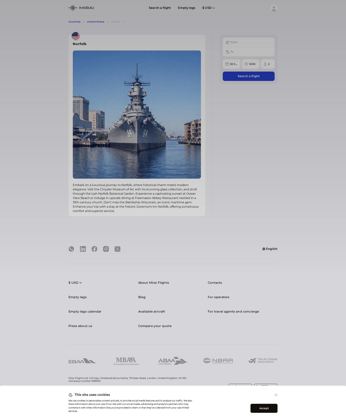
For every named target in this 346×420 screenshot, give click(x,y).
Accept (264, 408)
